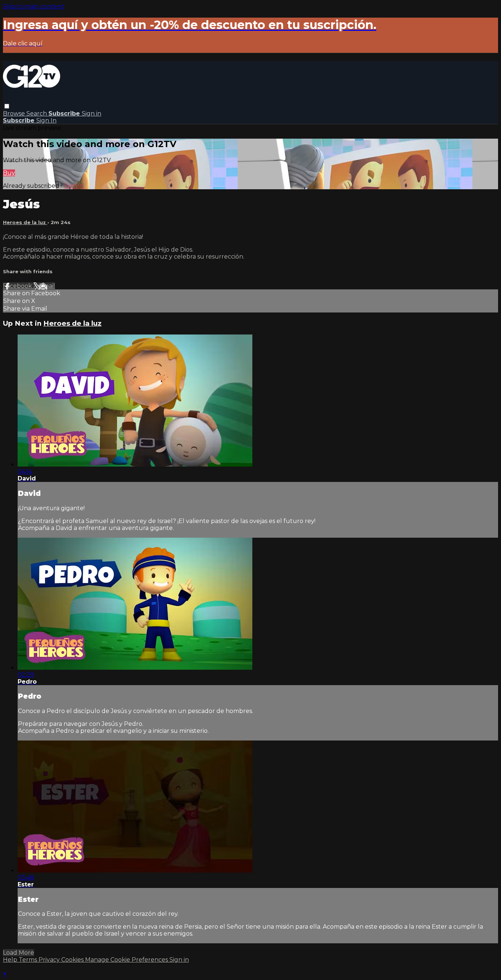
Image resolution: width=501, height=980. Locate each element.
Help (11, 959)
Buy (9, 172)
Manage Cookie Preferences (127, 959)
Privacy (50, 959)
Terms (29, 959)
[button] (6, 106)
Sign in (91, 113)
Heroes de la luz (25, 222)
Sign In (46, 120)
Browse (14, 113)
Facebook (18, 285)
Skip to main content (33, 6)
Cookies (73, 959)
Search (37, 113)
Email (47, 285)
